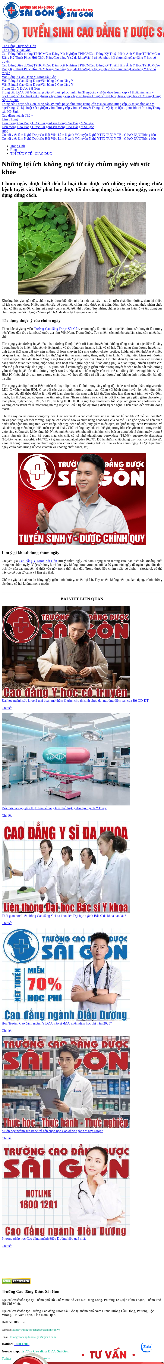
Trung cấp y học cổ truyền (74, 96)
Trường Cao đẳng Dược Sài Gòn (56, 328)
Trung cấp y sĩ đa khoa (97, 92)
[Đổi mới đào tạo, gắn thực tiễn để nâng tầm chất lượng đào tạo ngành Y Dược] (66, 804)
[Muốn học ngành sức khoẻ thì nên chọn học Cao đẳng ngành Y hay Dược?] (66, 1127)
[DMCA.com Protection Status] (16, 1283)
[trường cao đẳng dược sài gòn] (28, 18)
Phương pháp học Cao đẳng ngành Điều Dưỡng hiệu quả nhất (44, 1238)
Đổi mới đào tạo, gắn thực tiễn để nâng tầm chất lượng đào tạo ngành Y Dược (54, 808)
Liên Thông (10, 119)
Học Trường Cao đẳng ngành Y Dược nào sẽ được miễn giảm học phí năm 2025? (57, 1023)
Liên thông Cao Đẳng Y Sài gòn (72, 123)
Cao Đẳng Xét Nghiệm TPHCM (67, 54)
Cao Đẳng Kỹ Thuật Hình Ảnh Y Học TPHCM (122, 54)
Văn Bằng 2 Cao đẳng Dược (21, 81)
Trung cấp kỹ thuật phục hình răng (59, 92)
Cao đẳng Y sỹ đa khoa (69, 57)
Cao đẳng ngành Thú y (17, 115)
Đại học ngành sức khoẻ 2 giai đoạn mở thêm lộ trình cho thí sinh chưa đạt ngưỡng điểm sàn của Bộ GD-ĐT (75, 700)
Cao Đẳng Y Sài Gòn (16, 50)
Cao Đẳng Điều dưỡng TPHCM (23, 54)
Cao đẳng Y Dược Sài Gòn (38, 561)
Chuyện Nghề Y (88, 135)
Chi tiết (7, 708)
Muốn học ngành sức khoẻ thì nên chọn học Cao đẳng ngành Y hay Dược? (52, 1131)
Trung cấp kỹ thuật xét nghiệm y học (31, 96)
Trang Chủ (17, 146)
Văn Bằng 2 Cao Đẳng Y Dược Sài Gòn (29, 77)
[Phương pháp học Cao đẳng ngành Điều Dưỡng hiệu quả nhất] (66, 1234)
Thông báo (148, 135)
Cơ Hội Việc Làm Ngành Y (58, 135)
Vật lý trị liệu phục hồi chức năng (107, 57)
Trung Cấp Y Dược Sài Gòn (21, 88)
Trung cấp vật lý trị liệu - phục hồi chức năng (122, 96)
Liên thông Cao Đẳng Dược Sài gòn (26, 123)
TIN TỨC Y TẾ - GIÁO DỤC (120, 135)
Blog (5, 131)
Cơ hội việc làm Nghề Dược (21, 135)
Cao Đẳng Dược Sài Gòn (19, 46)
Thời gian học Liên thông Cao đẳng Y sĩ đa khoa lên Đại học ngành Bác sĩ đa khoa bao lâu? (64, 916)
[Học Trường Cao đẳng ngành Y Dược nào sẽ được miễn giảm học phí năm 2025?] (66, 1019)
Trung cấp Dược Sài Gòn (19, 92)
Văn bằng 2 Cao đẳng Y (57, 81)
